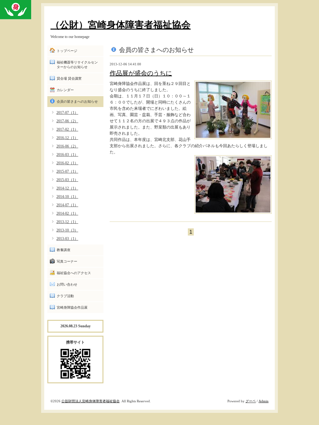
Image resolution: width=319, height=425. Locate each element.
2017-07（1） (67, 112)
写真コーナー (67, 261)
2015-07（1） (67, 171)
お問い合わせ (67, 284)
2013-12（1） (67, 222)
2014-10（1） (67, 196)
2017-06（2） (67, 121)
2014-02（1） (67, 213)
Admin (264, 401)
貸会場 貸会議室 (69, 78)
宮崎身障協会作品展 (72, 307)
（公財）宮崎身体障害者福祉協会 (120, 25)
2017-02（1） (67, 129)
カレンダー (65, 90)
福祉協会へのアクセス (74, 273)
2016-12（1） (67, 138)
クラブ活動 (65, 296)
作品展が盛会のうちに (141, 73)
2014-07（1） (67, 205)
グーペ (250, 401)
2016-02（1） (67, 163)
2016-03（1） (67, 154)
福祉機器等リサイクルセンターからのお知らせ (77, 64)
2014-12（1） (67, 188)
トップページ (67, 51)
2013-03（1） (67, 238)
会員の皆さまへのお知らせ (77, 101)
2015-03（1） (67, 180)
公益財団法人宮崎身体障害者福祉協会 (90, 401)
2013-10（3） (67, 230)
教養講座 (63, 250)
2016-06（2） (67, 146)
